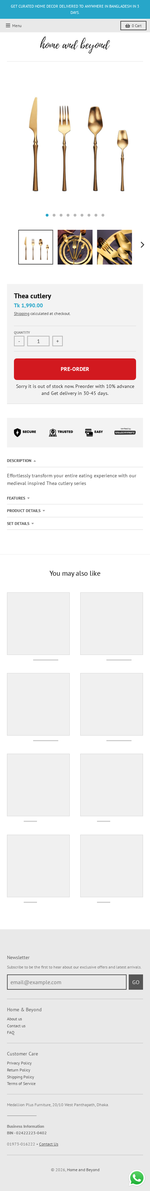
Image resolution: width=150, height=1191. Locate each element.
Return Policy (18, 1069)
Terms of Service (21, 1083)
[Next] (142, 244)
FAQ (10, 1032)
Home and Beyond (83, 1169)
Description (19, 460)
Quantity (22, 332)
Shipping (21, 313)
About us (14, 1018)
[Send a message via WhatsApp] (137, 1178)
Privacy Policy (19, 1063)
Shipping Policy (20, 1076)
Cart (137, 25)
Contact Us (48, 1144)
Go (136, 982)
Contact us (16, 1025)
